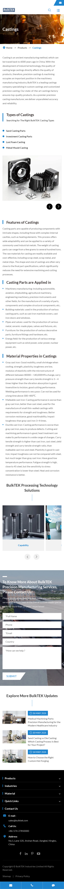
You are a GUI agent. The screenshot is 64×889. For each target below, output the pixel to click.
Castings (36, 47)
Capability (23, 545)
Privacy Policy (22, 876)
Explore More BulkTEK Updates (32, 696)
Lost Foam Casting (15, 142)
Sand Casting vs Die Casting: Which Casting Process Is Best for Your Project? (43, 741)
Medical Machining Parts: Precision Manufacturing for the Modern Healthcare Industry (44, 722)
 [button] (49, 206)
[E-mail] (10, 885)
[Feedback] (53, 885)
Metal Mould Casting (17, 147)
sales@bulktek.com (18, 820)
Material (10, 793)
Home (9, 47)
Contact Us (11, 808)
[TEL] (31, 885)
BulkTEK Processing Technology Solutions (32, 487)
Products (22, 47)
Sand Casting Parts (15, 130)
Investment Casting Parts (19, 136)
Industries (11, 785)
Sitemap (7, 876)
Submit (11, 676)
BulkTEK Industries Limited (30, 866)
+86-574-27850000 (18, 830)
